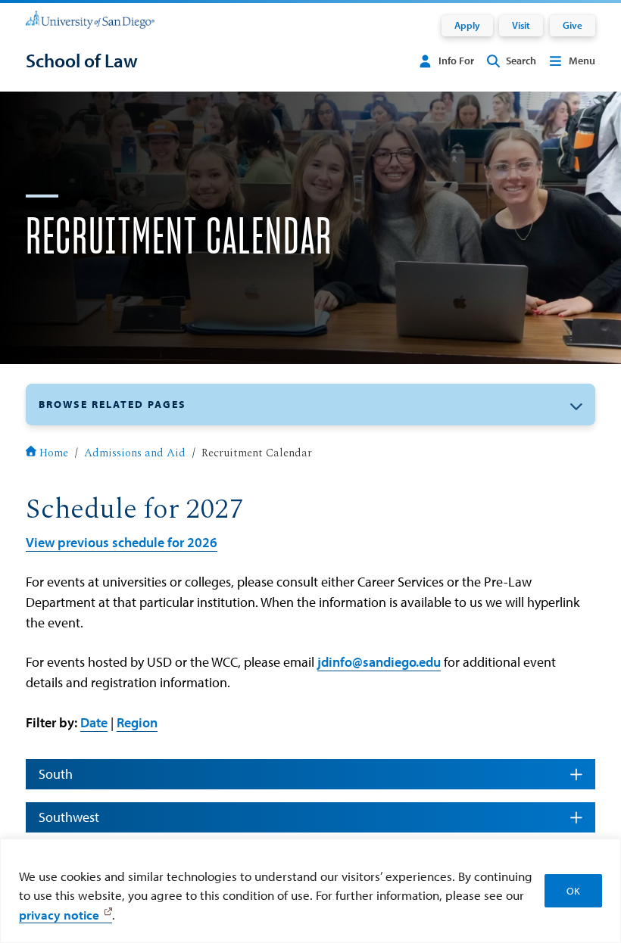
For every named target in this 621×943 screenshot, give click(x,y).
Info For (456, 60)
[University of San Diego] (90, 19)
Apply (467, 25)
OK (573, 891)
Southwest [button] (69, 817)
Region (137, 722)
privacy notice (59, 915)
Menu (582, 60)
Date (94, 722)
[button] (310, 405)
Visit (521, 25)
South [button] (56, 774)
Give (572, 25)
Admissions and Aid (135, 454)
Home (53, 454)
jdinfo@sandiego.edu (379, 662)
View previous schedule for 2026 (121, 542)
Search (521, 60)
